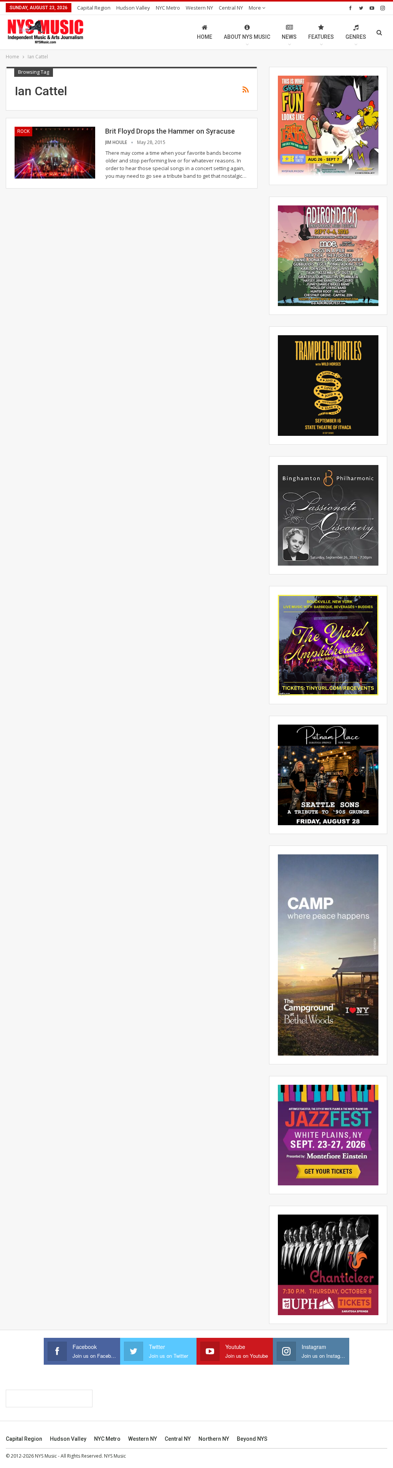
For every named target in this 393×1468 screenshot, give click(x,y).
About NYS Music (247, 37)
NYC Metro (168, 7)
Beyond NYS (252, 1439)
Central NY (231, 7)
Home (204, 37)
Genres (355, 37)
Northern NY (213, 1439)
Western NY (199, 7)
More (255, 7)
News (289, 37)
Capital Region (94, 7)
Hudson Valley (133, 7)
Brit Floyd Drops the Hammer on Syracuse (170, 131)
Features (321, 37)
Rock (23, 131)
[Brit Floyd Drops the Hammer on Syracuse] (55, 152)
